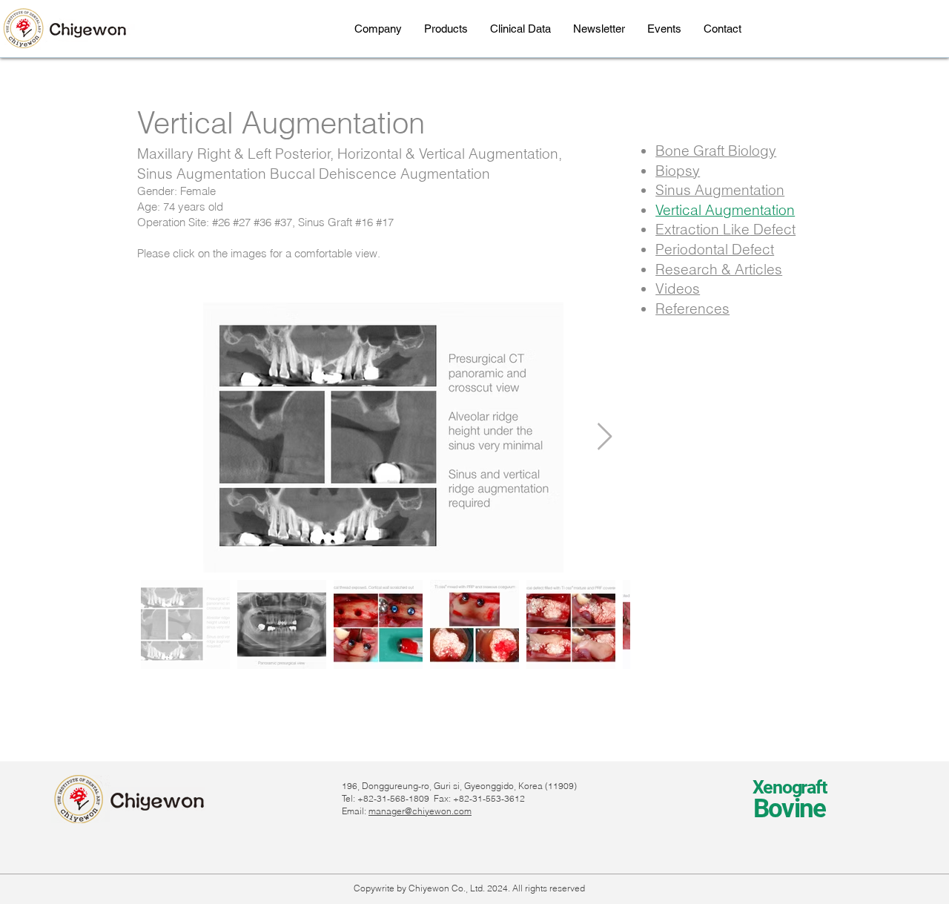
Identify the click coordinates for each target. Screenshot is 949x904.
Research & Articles (718, 269)
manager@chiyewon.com (420, 810)
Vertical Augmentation (725, 210)
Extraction (689, 229)
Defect (773, 229)
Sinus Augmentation (719, 190)
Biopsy (677, 170)
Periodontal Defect (714, 249)
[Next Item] (604, 437)
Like (736, 229)
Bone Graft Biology (715, 150)
